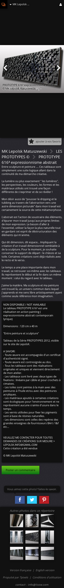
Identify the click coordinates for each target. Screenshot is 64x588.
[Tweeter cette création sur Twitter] (32, 500)
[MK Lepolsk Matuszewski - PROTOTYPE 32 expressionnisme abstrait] (16, 537)
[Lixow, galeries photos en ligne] (3, 4)
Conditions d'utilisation (46, 577)
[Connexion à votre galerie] (61, 4)
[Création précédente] (5, 68)
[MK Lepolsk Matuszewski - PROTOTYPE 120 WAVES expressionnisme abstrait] (32, 553)
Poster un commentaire (20, 470)
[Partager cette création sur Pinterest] (44, 500)
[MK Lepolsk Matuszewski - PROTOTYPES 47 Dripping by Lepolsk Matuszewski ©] (32, 520)
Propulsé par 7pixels (15, 577)
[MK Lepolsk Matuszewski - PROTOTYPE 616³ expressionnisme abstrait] (32, 537)
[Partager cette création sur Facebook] (20, 500)
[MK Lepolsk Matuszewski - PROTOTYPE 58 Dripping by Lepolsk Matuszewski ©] (16, 520)
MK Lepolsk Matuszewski (25, 151)
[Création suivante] (58, 68)
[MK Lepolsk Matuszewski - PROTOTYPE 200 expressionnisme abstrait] (16, 553)
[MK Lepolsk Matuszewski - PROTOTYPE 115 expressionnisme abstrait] (47, 520)
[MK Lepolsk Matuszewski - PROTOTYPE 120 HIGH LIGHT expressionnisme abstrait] (47, 537)
